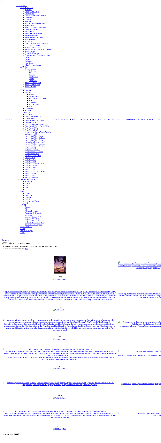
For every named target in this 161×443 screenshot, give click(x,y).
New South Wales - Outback (35, 138)
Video (22, 233)
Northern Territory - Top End (35, 146)
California (28, 195)
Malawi (31, 73)
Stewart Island (30, 51)
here (26, 249)
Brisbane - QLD (30, 118)
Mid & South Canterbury (33, 33)
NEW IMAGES (26, 227)
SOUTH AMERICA (27, 179)
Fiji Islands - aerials (31, 211)
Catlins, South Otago (32, 12)
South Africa (33, 77)
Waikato (27, 57)
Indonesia (28, 110)
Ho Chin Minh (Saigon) (37, 98)
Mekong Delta (34, 96)
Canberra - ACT (30, 122)
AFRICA (23, 67)
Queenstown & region (32, 45)
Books (22, 229)
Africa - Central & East (33, 83)
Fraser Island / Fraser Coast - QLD (37, 126)
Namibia (32, 75)
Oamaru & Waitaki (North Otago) (36, 43)
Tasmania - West (30, 167)
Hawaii (27, 199)
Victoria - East (30, 169)
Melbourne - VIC (31, 134)
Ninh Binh (32, 102)
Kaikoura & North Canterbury (35, 27)
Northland (28, 41)
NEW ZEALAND (26, 8)
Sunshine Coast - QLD (33, 156)
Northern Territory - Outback (35, 144)
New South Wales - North (34, 136)
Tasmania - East (30, 162)
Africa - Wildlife (30, 87)
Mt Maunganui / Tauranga (34, 37)
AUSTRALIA (25, 112)
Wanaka (27, 59)
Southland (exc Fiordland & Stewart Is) (38, 49)
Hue (30, 100)
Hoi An (31, 94)
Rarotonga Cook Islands (33, 213)
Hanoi (31, 106)
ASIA (22, 89)
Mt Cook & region (31, 35)
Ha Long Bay (34, 104)
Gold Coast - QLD (31, 128)
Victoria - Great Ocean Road (35, 171)
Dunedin (28, 20)
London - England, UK (33, 217)
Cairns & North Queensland (34, 120)
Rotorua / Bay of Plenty (33, 47)
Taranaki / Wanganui (32, 53)
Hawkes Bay (29, 25)
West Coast (29, 63)
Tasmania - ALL (30, 160)
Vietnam (28, 93)
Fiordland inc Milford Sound (35, 23)
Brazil (27, 185)
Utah (26, 203)
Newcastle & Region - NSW (35, 142)
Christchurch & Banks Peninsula (36, 16)
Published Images (26, 231)
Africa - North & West (32, 85)
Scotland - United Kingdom (34, 223)
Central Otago (29, 14)
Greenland (28, 215)
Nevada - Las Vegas (32, 201)
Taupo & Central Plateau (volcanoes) (37, 55)
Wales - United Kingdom (33, 225)
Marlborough (29, 31)
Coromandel (29, 18)
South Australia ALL (32, 154)
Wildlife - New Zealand (33, 65)
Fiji (26, 209)
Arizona (27, 193)
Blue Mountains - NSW (33, 116)
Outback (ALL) (30, 148)
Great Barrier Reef (31, 130)
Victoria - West (30, 175)
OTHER (23, 205)
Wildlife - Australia (31, 177)
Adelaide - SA (30, 114)
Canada (27, 207)
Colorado (28, 197)
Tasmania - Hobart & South (34, 164)
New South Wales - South (34, 140)
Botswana (32, 71)
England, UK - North (32, 219)
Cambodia (28, 91)
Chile (26, 187)
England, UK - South (32, 221)
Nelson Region (30, 39)
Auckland (28, 10)
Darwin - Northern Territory (34, 124)
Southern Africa (30, 69)
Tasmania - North (31, 166)
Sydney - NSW (30, 158)
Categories (5, 240)
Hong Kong (29, 108)
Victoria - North (30, 173)
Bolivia (27, 183)
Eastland (28, 21)
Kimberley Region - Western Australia (38, 132)
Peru (26, 189)
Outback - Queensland (32, 150)
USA (22, 191)
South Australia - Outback (34, 152)
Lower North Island (31, 29)
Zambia (31, 79)
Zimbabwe (33, 81)
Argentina (28, 181)
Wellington (28, 61)
